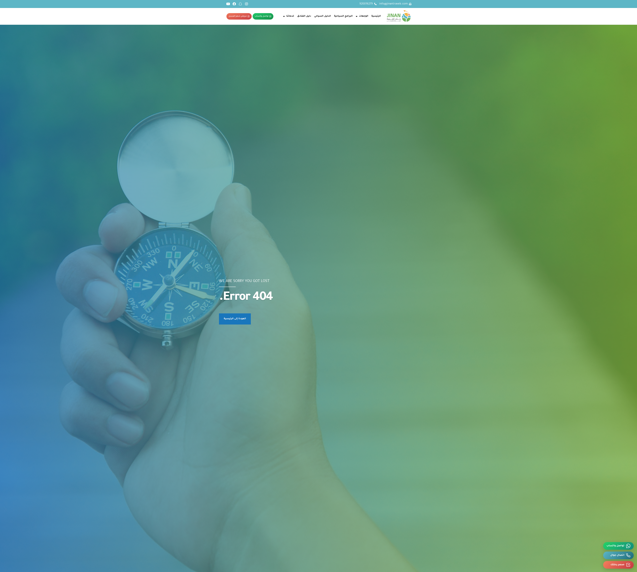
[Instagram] (246, 4)
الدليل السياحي (322, 16)
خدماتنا (290, 16)
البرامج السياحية (343, 16)
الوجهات (363, 16)
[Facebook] (234, 4)
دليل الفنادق (304, 16)
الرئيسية (376, 16)
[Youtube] (228, 4)
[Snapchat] (240, 4)
